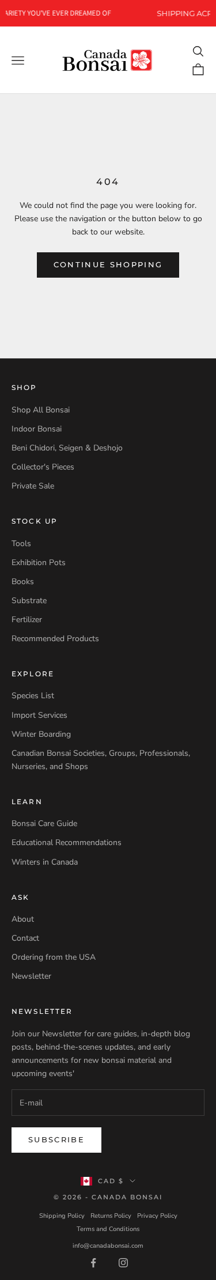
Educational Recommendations (67, 842)
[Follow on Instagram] (123, 1262)
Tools (21, 543)
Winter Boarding (41, 734)
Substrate (29, 600)
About (23, 919)
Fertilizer (27, 619)
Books (23, 581)
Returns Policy (110, 1215)
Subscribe (56, 1139)
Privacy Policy (157, 1215)
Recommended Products (55, 638)
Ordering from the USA (54, 957)
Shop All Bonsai (41, 409)
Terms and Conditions (108, 1229)
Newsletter (31, 976)
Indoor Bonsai (37, 428)
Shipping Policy (62, 1215)
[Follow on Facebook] (93, 1262)
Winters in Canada (45, 862)
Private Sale (33, 485)
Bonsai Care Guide (44, 823)
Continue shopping (108, 264)
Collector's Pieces (43, 466)
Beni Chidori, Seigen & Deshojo (67, 447)
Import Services (39, 715)
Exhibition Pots (39, 562)
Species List (33, 695)
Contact (25, 938)
